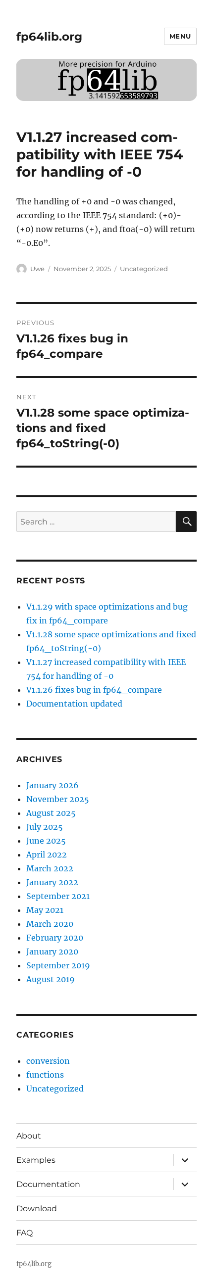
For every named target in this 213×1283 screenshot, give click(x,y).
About (28, 1135)
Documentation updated (74, 704)
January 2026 (52, 785)
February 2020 (54, 938)
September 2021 (58, 896)
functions (45, 1075)
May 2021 (44, 910)
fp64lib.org (49, 37)
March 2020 (49, 924)
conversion (48, 1061)
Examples (35, 1160)
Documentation (48, 1184)
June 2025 (46, 841)
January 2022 (52, 882)
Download (36, 1208)
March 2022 (49, 868)
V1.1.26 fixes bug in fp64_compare (94, 690)
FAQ (24, 1232)
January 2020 (52, 951)
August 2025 (51, 813)
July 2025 (44, 827)
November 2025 (57, 799)
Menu (180, 36)
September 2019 (58, 965)
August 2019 (50, 979)
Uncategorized (144, 269)
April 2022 (46, 854)
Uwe (37, 269)
